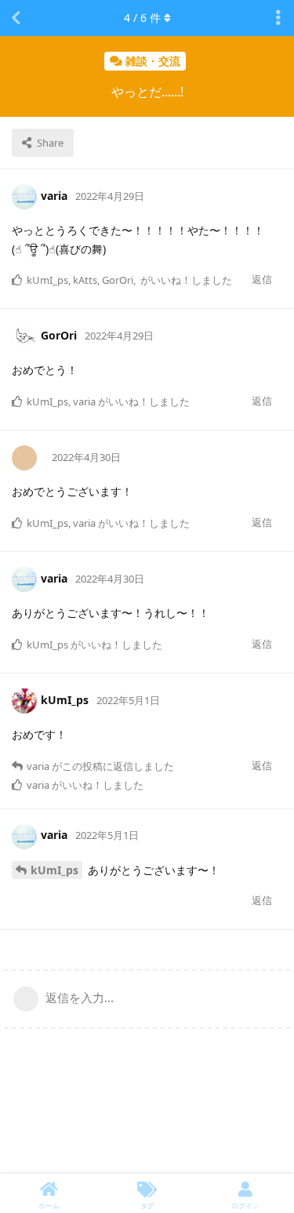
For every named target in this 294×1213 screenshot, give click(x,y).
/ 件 (142, 17)
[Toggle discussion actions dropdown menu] (278, 18)
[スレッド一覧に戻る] (15, 18)
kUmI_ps (54, 870)
